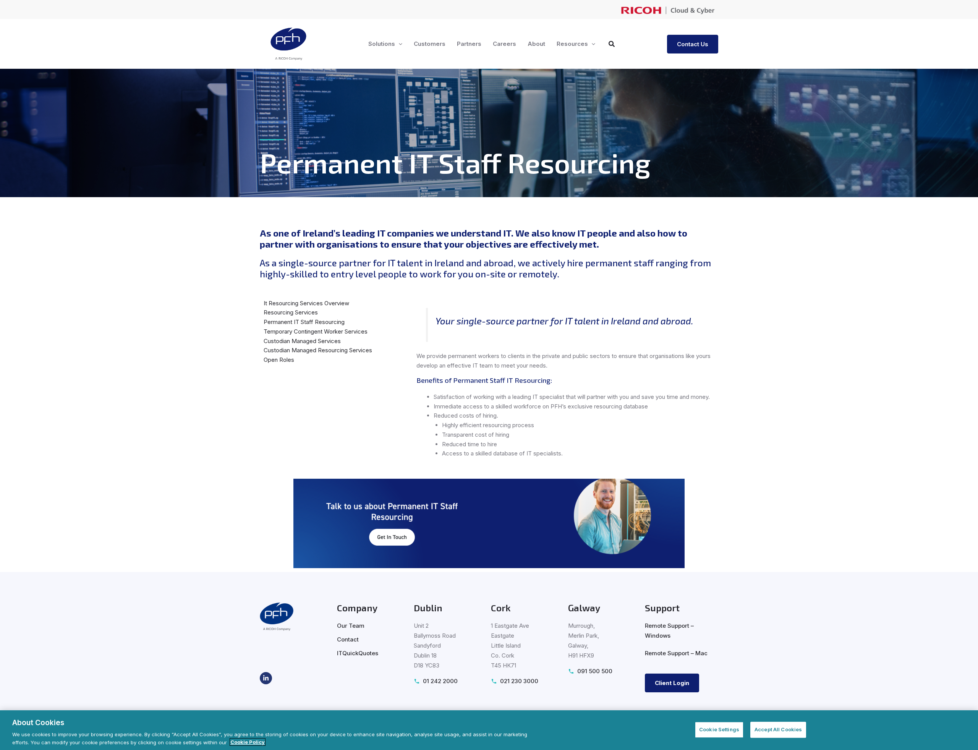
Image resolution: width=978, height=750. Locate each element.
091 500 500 (594, 671)
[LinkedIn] (266, 678)
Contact (348, 639)
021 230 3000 (519, 681)
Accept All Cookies (778, 729)
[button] (398, 44)
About (536, 43)
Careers (504, 43)
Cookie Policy (247, 742)
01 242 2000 (440, 681)
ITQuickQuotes (357, 653)
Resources (572, 43)
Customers (429, 43)
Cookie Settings (719, 729)
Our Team (350, 625)
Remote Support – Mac (676, 653)
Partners (469, 43)
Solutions (381, 43)
